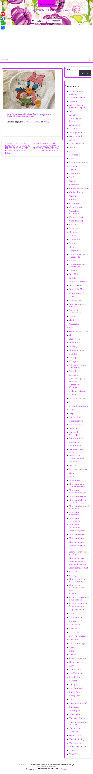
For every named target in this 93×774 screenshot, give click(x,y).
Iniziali (72, 371)
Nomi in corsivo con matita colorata (78, 563)
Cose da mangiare (78, 221)
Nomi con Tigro (76, 558)
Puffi (71, 651)
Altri (71, 111)
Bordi (72, 177)
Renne (72, 666)
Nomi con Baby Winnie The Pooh (77, 485)
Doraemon (74, 239)
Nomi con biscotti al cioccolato (79, 507)
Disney (72, 236)
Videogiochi (75, 743)
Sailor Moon (75, 669)
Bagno (72, 151)
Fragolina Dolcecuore (75, 311)
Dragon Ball (75, 251)
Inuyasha (73, 375)
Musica (72, 465)
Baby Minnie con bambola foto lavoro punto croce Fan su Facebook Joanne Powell (17, 148)
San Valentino (76, 673)
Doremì (73, 243)
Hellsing (73, 346)
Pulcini (72, 654)
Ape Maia (74, 128)
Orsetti (72, 594)
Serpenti (73, 681)
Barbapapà (74, 155)
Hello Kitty (74, 342)
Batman (73, 158)
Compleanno (75, 207)
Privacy (64, 769)
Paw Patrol (74, 625)
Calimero (73, 181)
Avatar (72, 147)
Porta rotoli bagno (78, 643)
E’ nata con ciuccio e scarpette (78, 255)
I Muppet (73, 357)
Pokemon (73, 639)
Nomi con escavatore (74, 519)
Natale (72, 477)
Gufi (71, 335)
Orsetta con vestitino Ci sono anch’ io (77, 587)
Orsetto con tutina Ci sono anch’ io (78, 604)
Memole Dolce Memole (76, 450)
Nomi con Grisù (76, 534)
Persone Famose (77, 636)
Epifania (73, 270)
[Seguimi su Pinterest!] (39, 22)
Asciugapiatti (75, 136)
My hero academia (78, 469)
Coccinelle (74, 203)
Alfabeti (73, 101)
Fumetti (73, 316)
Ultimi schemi (76, 735)
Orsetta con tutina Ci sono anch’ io (78, 580)
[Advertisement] (46, 40)
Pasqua (72, 621)
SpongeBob (74, 696)
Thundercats (75, 728)
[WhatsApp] (2, 23)
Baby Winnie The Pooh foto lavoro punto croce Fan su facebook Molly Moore (46, 147)
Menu (5, 60)
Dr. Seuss (73, 247)
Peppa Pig (74, 632)
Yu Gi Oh (73, 754)
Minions (73, 462)
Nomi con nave (76, 542)
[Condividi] (2, 27)
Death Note (74, 228)
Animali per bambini (75, 120)
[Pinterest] (2, 14)
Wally (46, 122)
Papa (71, 613)
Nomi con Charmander (75, 513)
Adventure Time (77, 98)
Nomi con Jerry (76, 538)
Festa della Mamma (78, 289)
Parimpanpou (75, 617)
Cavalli (72, 196)
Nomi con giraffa (77, 531)
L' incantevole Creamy (75, 386)
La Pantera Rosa (77, 391)
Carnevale (74, 185)
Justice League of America (77, 380)
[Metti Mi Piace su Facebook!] (54, 22)
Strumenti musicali (78, 703)
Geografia (74, 324)
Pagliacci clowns (77, 610)
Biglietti (72, 170)
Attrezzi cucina (76, 143)
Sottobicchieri (76, 688)
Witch (72, 750)
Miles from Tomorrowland (76, 456)
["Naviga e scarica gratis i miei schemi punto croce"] (46, 3)
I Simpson (74, 361)
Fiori (71, 297)
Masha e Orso (76, 442)
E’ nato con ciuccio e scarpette (78, 265)
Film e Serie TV (76, 293)
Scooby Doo (75, 677)
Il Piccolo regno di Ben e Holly (78, 366)
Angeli (72, 115)
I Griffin (73, 354)
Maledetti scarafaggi (74, 433)
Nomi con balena (77, 496)
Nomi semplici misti (78, 568)
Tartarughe (74, 711)
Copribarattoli (76, 217)
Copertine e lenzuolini (75, 212)
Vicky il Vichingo (77, 739)
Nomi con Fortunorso (74, 525)
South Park (74, 692)
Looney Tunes (75, 417)
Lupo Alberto (75, 424)
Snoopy (73, 684)
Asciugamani (75, 132)
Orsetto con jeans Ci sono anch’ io (79, 598)
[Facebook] (2, 18)
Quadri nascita (76, 662)
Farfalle (72, 278)
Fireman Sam (75, 300)
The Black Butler (77, 718)
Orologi (73, 575)
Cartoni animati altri (79, 188)
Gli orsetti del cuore (78, 331)
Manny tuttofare (77, 438)
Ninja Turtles (75, 480)
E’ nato (72, 260)
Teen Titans (74, 714)
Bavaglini (73, 166)
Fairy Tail (73, 274)
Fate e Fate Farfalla (78, 282)
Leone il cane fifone (78, 406)
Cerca (67, 69)
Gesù (71, 327)
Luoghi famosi (76, 421)
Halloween (74, 339)
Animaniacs (75, 125)
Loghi (72, 413)
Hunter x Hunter (77, 350)
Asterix (72, 140)
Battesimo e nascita (78, 162)
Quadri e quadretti (78, 658)
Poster (72, 647)
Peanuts (73, 628)
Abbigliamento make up (76, 92)
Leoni (72, 409)
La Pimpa (73, 395)
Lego (71, 402)
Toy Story (73, 732)
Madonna (74, 428)
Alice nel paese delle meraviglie (77, 106)
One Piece (74, 571)
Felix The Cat (75, 285)
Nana (71, 473)
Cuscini (72, 224)
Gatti (71, 320)
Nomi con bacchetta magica (77, 491)
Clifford (73, 200)
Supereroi (74, 707)
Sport (72, 699)
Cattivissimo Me (77, 192)
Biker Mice (74, 173)
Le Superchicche (77, 398)
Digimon (73, 232)
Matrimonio (75, 446)
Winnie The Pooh (77, 747)
